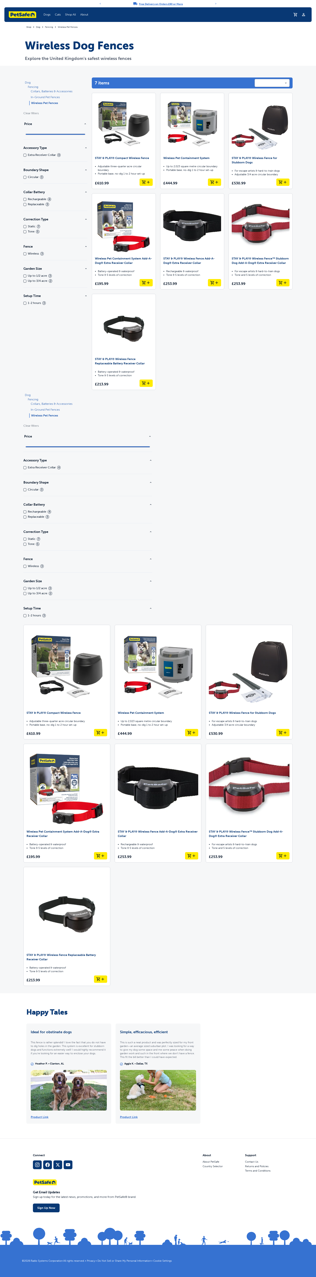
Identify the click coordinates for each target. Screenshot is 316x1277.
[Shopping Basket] (295, 14)
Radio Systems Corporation (47, 1260)
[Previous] (100, 3)
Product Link (39, 1117)
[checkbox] (24, 155)
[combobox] (272, 83)
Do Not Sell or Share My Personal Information (124, 1260)
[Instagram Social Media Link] (37, 1164)
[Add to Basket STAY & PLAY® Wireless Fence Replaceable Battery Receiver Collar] (146, 383)
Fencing (49, 27)
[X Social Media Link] (57, 1164)
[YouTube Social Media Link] (68, 1164)
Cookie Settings (162, 1260)
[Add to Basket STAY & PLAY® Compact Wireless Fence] (146, 182)
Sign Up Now (46, 1208)
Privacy (91, 1260)
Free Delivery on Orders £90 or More (161, 4)
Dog (38, 27)
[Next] (215, 3)
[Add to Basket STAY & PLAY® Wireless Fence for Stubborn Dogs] (282, 182)
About (84, 14)
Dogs (47, 14)
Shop (28, 27)
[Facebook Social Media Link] (47, 1164)
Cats (58, 14)
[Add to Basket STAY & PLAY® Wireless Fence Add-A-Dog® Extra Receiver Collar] (214, 282)
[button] (47, 14)
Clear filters (31, 113)
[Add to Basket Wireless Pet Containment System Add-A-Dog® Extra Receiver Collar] (146, 282)
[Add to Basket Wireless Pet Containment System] (214, 182)
